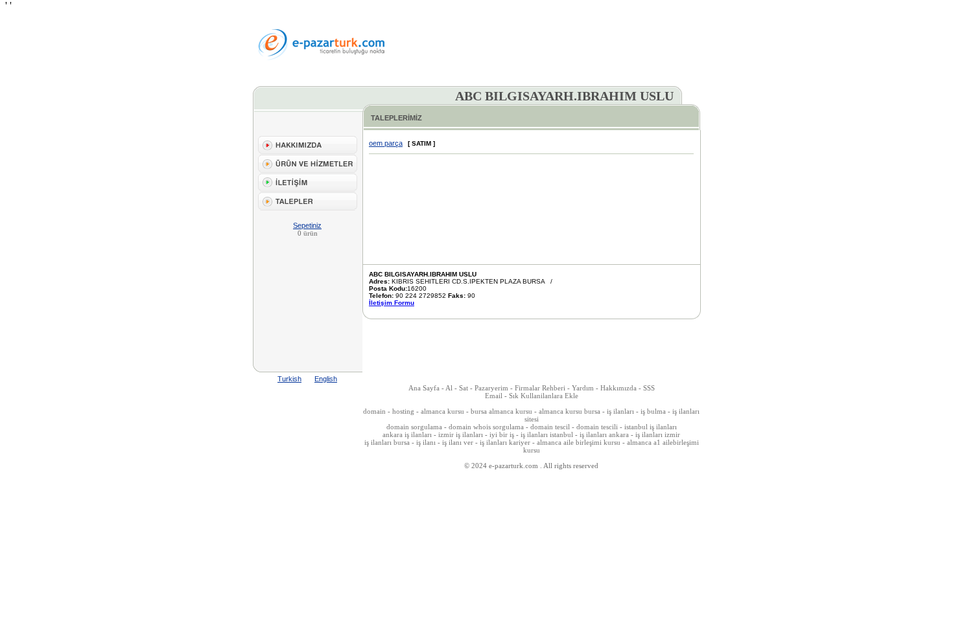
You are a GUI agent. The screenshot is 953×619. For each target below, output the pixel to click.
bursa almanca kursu (501, 411)
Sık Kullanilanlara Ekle (543, 396)
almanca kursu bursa (569, 411)
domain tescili (597, 427)
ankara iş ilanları (407, 434)
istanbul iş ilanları (650, 427)
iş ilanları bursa (387, 442)
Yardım (583, 388)
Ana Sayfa (424, 388)
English (325, 379)
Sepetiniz (307, 225)
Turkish (289, 379)
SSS (649, 388)
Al (449, 388)
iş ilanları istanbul (547, 434)
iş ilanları (620, 411)
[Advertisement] (551, 44)
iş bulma (653, 411)
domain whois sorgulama (486, 427)
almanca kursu (442, 411)
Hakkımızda (618, 388)
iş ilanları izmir (657, 434)
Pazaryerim (491, 388)
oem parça (386, 143)
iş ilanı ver (457, 442)
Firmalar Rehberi (541, 388)
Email (493, 396)
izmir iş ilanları (460, 434)
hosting (403, 411)
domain (374, 411)
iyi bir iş (501, 434)
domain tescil (550, 427)
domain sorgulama (414, 427)
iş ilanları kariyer (505, 442)
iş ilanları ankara (604, 434)
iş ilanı (426, 442)
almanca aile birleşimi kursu (578, 442)
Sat (463, 388)
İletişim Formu (391, 302)
